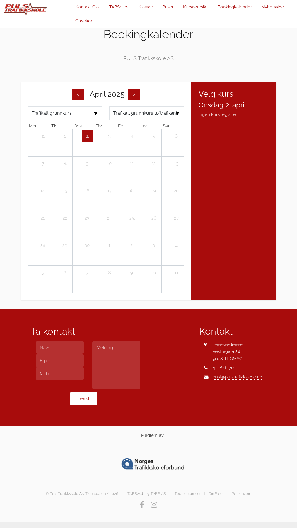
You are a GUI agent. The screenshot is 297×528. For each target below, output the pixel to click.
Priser (167, 6)
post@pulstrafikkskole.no (237, 376)
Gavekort (84, 20)
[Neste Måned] (134, 94)
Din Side (216, 493)
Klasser (145, 6)
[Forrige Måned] (78, 94)
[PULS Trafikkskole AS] (35, 9)
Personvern (241, 493)
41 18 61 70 (223, 367)
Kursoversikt (195, 6)
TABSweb (135, 493)
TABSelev (118, 6)
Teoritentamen (187, 493)
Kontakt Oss (87, 6)
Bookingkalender (235, 6)
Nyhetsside (272, 6)
